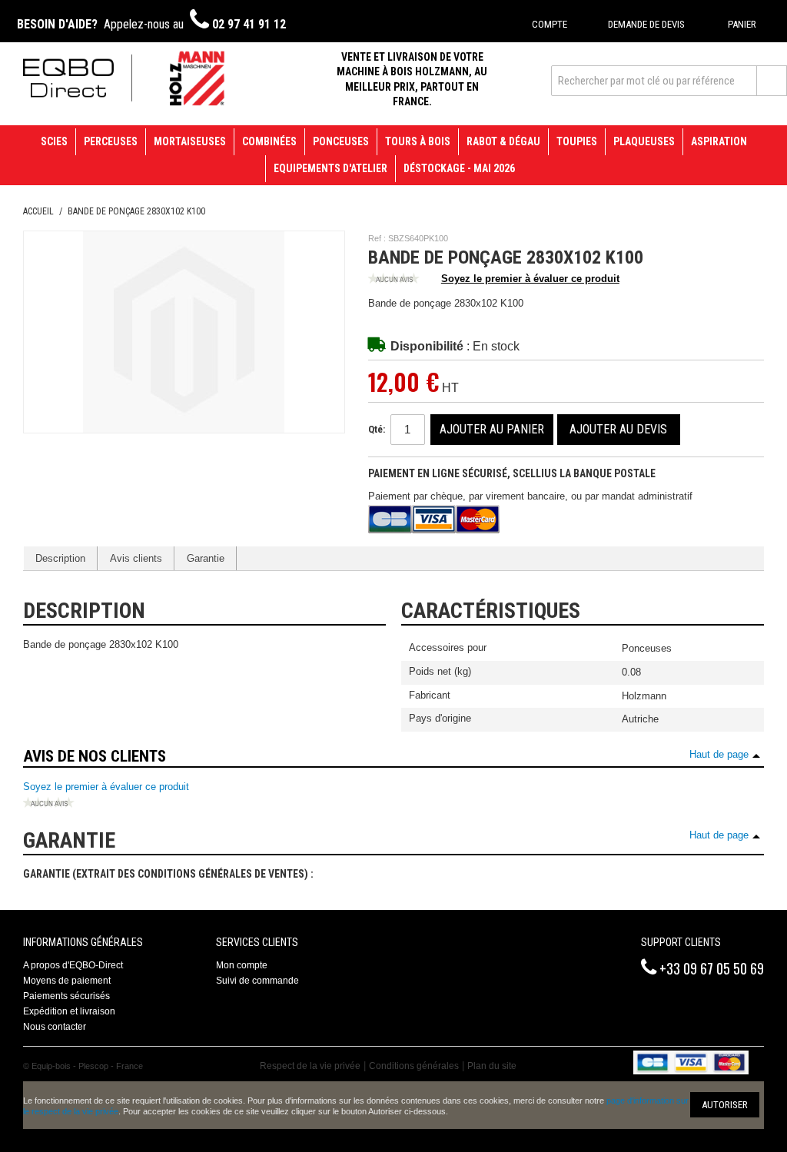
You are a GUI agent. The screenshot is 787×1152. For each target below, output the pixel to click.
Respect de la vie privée (310, 1066)
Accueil (38, 211)
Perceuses (111, 141)
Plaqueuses (644, 141)
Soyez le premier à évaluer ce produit (530, 278)
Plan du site (491, 1066)
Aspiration (719, 141)
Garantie (205, 558)
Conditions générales (414, 1066)
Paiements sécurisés (66, 996)
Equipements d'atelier (330, 168)
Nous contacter (54, 1026)
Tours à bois (417, 141)
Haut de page (719, 754)
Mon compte (241, 965)
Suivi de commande (257, 980)
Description (60, 558)
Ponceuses (341, 141)
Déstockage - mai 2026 (459, 168)
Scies (54, 141)
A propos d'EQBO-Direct (73, 965)
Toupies (576, 141)
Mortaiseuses (190, 141)
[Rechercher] (771, 80)
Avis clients (136, 558)
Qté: (376, 429)
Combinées (269, 141)
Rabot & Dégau (503, 141)
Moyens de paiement (67, 980)
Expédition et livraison (69, 1011)
